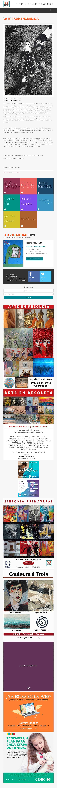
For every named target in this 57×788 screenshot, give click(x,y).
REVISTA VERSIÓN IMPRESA (9, 237)
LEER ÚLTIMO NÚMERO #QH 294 (23, 237)
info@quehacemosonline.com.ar (37, 253)
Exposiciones (16, 173)
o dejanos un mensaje (33, 259)
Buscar (28, 297)
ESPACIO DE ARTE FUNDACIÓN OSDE (12, 100)
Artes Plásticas (7, 173)
